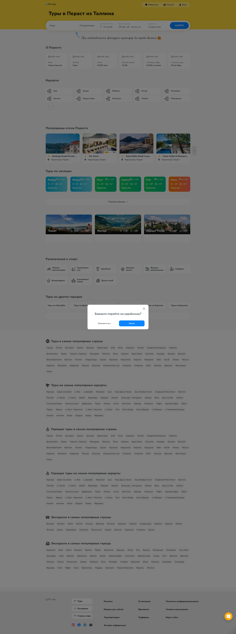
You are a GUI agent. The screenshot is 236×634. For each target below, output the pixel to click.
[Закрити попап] (143, 309)
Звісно (132, 323)
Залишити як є (104, 323)
